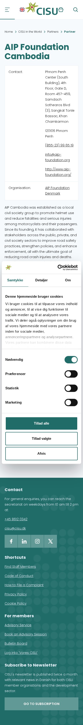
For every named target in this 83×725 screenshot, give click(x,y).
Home (9, 32)
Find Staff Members (20, 566)
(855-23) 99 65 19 (59, 145)
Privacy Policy (16, 594)
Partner (69, 32)
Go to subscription (41, 704)
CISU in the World (30, 32)
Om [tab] (68, 280)
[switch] (71, 374)
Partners (53, 32)
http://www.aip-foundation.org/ (58, 172)
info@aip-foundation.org (57, 157)
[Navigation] (7, 9)
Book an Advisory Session (26, 634)
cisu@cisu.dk (15, 528)
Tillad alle (41, 423)
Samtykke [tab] (15, 280)
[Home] (41, 9)
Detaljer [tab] (41, 280)
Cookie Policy (16, 603)
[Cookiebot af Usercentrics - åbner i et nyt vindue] (58, 268)
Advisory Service (18, 625)
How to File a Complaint (24, 585)
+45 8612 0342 (16, 519)
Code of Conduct (19, 576)
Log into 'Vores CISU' (21, 652)
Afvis (41, 453)
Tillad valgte (41, 438)
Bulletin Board (16, 643)
